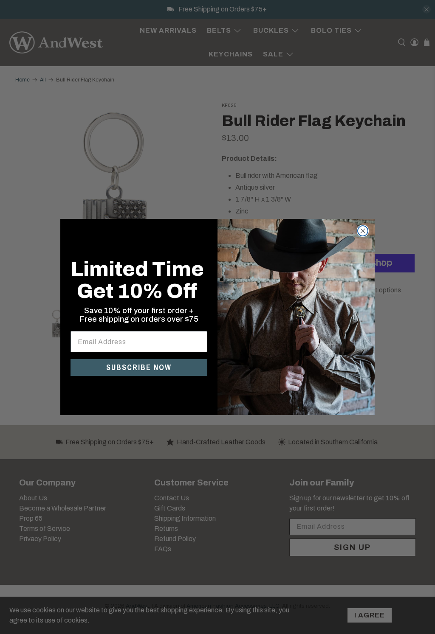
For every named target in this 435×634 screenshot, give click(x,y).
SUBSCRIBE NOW (139, 367)
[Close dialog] (363, 231)
